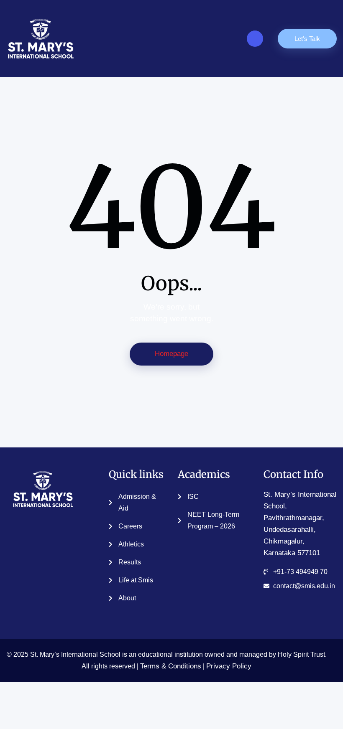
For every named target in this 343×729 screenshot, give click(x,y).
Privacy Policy (228, 666)
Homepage (171, 354)
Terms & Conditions (170, 666)
